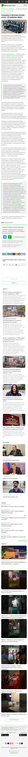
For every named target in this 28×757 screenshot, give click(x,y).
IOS (10, 201)
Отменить (14, 282)
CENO (18, 190)
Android (12, 186)
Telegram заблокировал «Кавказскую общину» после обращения (11, 691)
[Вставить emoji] (16, 265)
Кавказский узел (11, 54)
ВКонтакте (21, 205)
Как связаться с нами (12, 732)
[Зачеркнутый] (12, 265)
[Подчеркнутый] (9, 265)
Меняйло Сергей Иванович (10, 478)
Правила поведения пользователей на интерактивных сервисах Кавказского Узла (14, 748)
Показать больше (14, 719)
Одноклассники (7, 207)
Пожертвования (23, 732)
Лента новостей (9, 10)
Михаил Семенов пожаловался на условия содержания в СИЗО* (12, 293)
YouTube (19, 204)
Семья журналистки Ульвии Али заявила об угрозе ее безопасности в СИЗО (13, 399)
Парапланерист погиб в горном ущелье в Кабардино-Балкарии (12, 512)
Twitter (17, 201)
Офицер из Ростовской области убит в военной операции (12, 525)
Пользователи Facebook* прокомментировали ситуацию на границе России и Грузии (12, 320)
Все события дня (22, 540)
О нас (2, 732)
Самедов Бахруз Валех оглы (10, 497)
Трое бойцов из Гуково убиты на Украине (12, 506)
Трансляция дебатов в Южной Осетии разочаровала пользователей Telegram (13, 428)
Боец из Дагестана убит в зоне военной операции (12, 531)
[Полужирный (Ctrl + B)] (4, 265)
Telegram (14, 202)
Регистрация (14, 279)
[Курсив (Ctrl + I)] (6, 265)
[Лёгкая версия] (7, 1)
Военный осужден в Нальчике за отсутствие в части (13, 537)
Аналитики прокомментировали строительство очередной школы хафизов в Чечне (12, 370)
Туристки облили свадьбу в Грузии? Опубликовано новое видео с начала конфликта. (11, 667)
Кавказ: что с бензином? (8, 8)
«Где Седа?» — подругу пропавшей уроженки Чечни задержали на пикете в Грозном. (14, 616)
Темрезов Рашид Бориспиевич (11, 460)
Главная (3, 10)
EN (4, 1)
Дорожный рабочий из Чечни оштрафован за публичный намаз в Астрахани (13, 563)
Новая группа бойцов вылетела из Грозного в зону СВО (13, 518)
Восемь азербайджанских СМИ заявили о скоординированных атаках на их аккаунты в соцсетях (14, 339)
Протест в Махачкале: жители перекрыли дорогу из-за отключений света (12, 640)
